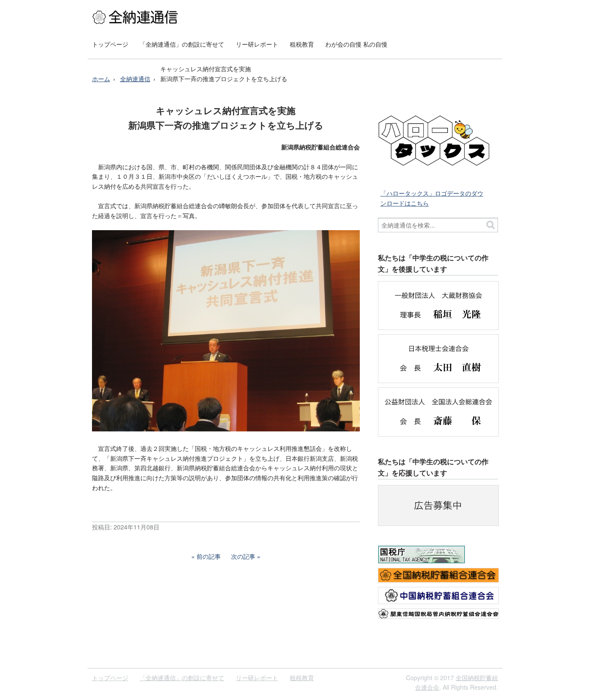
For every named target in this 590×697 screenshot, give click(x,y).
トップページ (110, 44)
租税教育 (302, 44)
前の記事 (209, 556)
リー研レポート (257, 44)
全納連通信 (135, 78)
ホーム (101, 78)
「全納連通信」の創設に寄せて (182, 44)
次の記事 (243, 556)
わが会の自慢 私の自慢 (356, 44)
